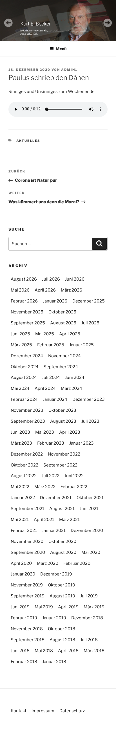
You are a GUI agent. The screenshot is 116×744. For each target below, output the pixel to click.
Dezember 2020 (87, 530)
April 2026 (45, 290)
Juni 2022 (74, 475)
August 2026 (24, 279)
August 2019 (62, 596)
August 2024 (24, 377)
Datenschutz (72, 710)
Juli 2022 (50, 475)
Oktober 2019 (61, 585)
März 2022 (44, 486)
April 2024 (45, 388)
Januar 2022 (23, 497)
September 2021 (27, 508)
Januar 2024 (55, 399)
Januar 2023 (81, 443)
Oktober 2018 (61, 628)
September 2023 (28, 421)
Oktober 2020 (62, 541)
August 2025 (63, 323)
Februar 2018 (24, 661)
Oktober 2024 (25, 366)
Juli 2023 (90, 421)
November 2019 (27, 585)
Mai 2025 (44, 333)
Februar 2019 (24, 617)
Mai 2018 (44, 650)
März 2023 (21, 443)
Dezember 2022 (27, 454)
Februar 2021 (24, 530)
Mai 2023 (44, 432)
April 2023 (69, 432)
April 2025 (69, 333)
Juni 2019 (20, 606)
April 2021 (44, 519)
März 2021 (69, 519)
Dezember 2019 (56, 574)
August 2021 (62, 508)
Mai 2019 (44, 606)
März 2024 (71, 388)
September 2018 (27, 639)
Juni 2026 (74, 279)
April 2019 (68, 606)
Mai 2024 (20, 388)
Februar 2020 (76, 563)
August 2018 (62, 639)
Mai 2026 (20, 290)
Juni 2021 (89, 508)
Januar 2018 (54, 661)
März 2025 (21, 344)
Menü (61, 48)
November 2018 (27, 628)
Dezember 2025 (88, 301)
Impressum (43, 710)
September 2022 (60, 465)
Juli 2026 (51, 279)
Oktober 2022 (24, 465)
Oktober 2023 (62, 410)
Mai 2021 (20, 519)
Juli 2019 (89, 596)
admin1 (69, 70)
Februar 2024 (24, 399)
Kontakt (18, 710)
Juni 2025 (20, 333)
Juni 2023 (20, 432)
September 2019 (27, 596)
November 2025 (27, 312)
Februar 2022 (74, 486)
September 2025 (28, 323)
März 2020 (47, 563)
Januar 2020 (23, 574)
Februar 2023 (50, 443)
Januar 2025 (81, 344)
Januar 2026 (55, 301)
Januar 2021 (54, 530)
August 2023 (63, 421)
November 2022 (64, 454)
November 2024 (64, 355)
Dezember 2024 (27, 355)
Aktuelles (28, 141)
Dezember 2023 (88, 399)
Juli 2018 (89, 639)
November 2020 (27, 541)
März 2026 (71, 290)
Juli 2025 (90, 323)
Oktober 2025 (62, 312)
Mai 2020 (90, 552)
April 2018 (68, 650)
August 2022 (24, 475)
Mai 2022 (20, 486)
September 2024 (61, 366)
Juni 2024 (74, 377)
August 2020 (63, 552)
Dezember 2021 (56, 497)
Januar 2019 (54, 617)
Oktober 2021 (90, 497)
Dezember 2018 (87, 617)
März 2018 (94, 650)
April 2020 (21, 563)
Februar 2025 (50, 344)
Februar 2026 (24, 301)
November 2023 (27, 410)
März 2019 (94, 606)
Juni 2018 (20, 650)
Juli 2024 (51, 377)
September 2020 (28, 552)
